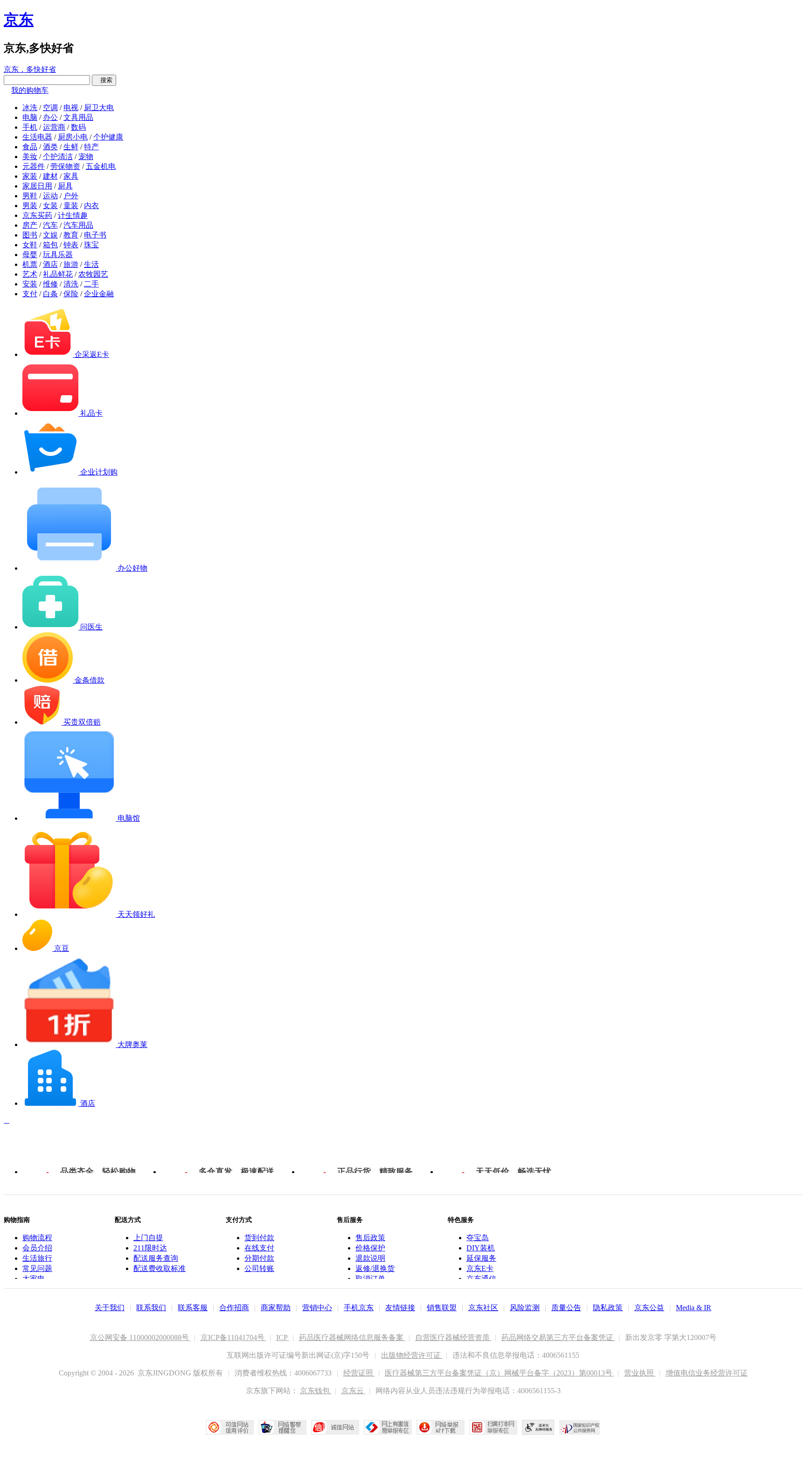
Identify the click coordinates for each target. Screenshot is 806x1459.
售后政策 (370, 1238)
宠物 (85, 157)
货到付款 (259, 1238)
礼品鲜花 (58, 274)
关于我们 (110, 1308)
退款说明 (370, 1258)
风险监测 (525, 1308)
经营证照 (359, 1373)
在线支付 (259, 1248)
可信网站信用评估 (230, 1427)
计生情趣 (73, 215)
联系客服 (193, 1308)
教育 (70, 235)
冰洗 (29, 108)
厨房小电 (73, 137)
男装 (29, 205)
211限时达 (150, 1248)
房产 (29, 225)
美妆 (29, 157)
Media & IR (693, 1308)
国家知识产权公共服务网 (579, 1427)
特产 (91, 147)
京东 (19, 19)
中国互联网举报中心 (388, 1427)
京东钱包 (316, 1391)
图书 (29, 235)
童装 (70, 205)
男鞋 (29, 196)
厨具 (65, 186)
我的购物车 (30, 90)
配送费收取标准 (159, 1268)
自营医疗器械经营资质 (453, 1337)
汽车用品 (78, 225)
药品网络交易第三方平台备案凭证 (558, 1337)
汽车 (50, 225)
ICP (282, 1337)
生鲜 (70, 147)
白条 (50, 294)
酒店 (50, 264)
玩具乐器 (58, 254)
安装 (29, 284)
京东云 (353, 1391)
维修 (50, 284)
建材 (50, 176)
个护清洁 (58, 157)
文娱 (50, 235)
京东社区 (483, 1308)
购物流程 (37, 1238)
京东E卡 (479, 1268)
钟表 (70, 245)
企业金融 (99, 294)
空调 (50, 108)
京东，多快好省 (30, 69)
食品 (29, 147)
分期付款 (259, 1258)
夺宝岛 (477, 1238)
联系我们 (151, 1308)
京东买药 (37, 215)
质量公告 (566, 1308)
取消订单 (370, 1279)
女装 (50, 205)
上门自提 (148, 1238)
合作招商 (234, 1308)
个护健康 (108, 137)
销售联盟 (442, 1308)
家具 (70, 176)
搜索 (104, 80)
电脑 (29, 117)
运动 (50, 196)
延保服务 (481, 1258)
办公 (50, 117)
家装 (29, 176)
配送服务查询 (155, 1258)
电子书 (95, 235)
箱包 (50, 245)
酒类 (50, 147)
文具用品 (78, 117)
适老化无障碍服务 (538, 1427)
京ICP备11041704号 (233, 1337)
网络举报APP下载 (441, 1427)
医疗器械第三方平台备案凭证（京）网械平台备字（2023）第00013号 (499, 1373)
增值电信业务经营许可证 (707, 1373)
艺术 (29, 274)
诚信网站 (335, 1427)
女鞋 (29, 245)
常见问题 (37, 1268)
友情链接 (400, 1308)
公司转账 (259, 1268)
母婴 (29, 254)
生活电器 (37, 137)
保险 (70, 294)
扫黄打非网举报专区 (493, 1427)
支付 (29, 294)
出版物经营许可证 (412, 1355)
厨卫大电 (99, 108)
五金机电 (101, 166)
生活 (91, 264)
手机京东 (359, 1308)
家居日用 (37, 186)
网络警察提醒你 (282, 1427)
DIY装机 (480, 1248)
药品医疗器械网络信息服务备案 (352, 1337)
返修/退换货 (375, 1268)
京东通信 (481, 1279)
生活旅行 (37, 1258)
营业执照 (640, 1373)
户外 (70, 196)
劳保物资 (65, 166)
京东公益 (649, 1308)
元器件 (33, 166)
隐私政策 (608, 1308)
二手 (91, 284)
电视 (70, 108)
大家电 (33, 1279)
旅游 (70, 264)
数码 (78, 127)
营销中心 (317, 1308)
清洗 (70, 284)
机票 (29, 264)
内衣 (91, 205)
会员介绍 (37, 1248)
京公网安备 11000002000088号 (140, 1337)
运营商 (54, 127)
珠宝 (91, 245)
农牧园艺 (93, 274)
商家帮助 (276, 1308)
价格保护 (370, 1248)
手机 (29, 127)
